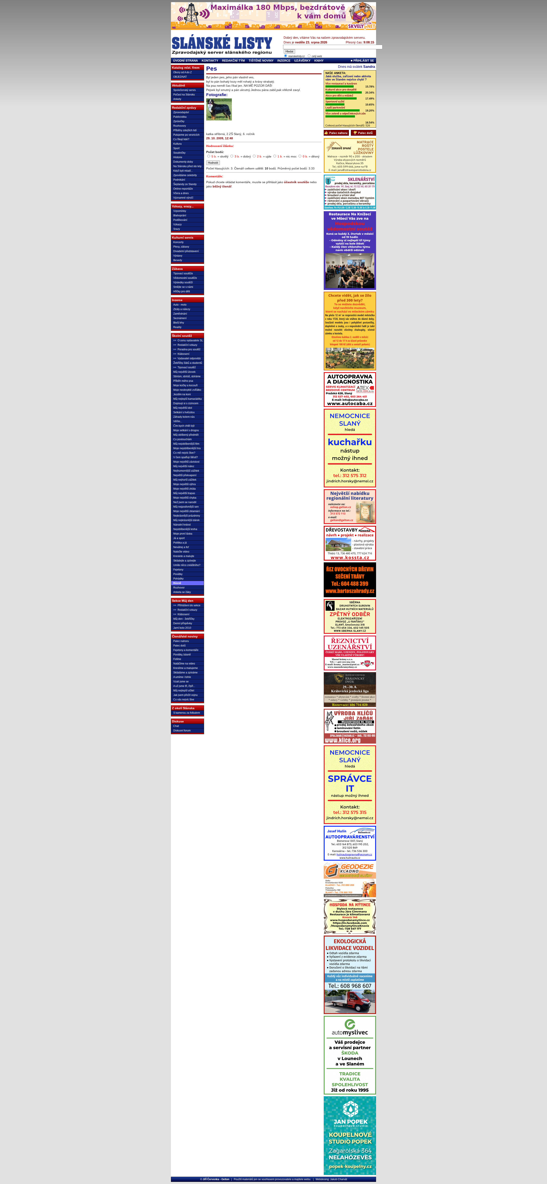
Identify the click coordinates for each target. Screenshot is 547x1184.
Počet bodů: (215, 152)
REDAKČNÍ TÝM (233, 60)
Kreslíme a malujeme (185, 668)
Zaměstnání (180, 313)
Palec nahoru (181, 641)
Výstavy (177, 255)
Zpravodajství (181, 112)
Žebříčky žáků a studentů (187, 362)
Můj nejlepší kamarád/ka (187, 398)
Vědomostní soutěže (185, 277)
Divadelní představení (186, 251)
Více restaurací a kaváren (341, 83)
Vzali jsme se (181, 681)
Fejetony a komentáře (186, 650)
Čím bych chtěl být (183, 425)
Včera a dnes (181, 193)
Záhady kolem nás (184, 416)
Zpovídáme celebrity (185, 175)
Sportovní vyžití (334, 101)
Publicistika (180, 116)
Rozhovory (179, 125)
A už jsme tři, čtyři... (184, 686)
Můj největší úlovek (184, 371)
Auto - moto (180, 304)
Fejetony (178, 569)
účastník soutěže (296, 182)
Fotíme (177, 659)
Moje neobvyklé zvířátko (187, 389)
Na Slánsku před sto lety (187, 166)
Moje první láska (182, 533)
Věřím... (177, 421)
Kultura (177, 143)
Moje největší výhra (184, 484)
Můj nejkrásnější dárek (186, 520)
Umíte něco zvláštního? (186, 565)
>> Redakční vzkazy (185, 344)
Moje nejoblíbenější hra (187, 448)
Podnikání (179, 179)
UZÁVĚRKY (302, 60)
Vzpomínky (179, 210)
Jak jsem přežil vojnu (185, 695)
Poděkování (180, 219)
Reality (177, 327)
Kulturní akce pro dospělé (341, 89)
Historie (177, 157)
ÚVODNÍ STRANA (185, 60)
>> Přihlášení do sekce (186, 605)
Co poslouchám (182, 439)
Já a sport (179, 538)
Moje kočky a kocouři (185, 385)
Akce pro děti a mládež (339, 95)
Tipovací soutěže (183, 273)
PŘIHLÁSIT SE (363, 60)
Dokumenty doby (183, 161)
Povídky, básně (182, 654)
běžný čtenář (222, 186)
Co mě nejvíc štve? (184, 452)
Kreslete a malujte (183, 556)
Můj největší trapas (184, 493)
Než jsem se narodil (184, 502)
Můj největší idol (182, 407)
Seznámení (180, 318)
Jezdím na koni (182, 394)
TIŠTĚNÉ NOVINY (261, 60)
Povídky (177, 574)
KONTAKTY (210, 60)
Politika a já (180, 542)
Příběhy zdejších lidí (185, 130)
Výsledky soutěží (183, 282)
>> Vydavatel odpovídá (187, 358)
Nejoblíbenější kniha (185, 529)
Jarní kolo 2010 (182, 627)
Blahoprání (179, 215)
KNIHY (318, 60)
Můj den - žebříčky (183, 618)
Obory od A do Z (182, 72)
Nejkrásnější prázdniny (186, 515)
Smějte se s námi (183, 286)
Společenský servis (184, 90)
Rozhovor (179, 587)
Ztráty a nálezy (181, 309)
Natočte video (181, 551)
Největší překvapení (184, 475)
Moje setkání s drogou (186, 430)
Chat (176, 726)
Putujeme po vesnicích (186, 134)
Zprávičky (178, 121)
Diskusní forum (182, 730)
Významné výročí (183, 197)
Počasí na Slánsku (184, 94)
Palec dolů (179, 645)
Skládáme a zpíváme (185, 672)
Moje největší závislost (186, 461)
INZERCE (283, 60)
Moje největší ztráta (184, 488)
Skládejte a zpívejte (184, 560)
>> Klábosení (181, 353)
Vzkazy (177, 224)
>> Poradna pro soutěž (186, 349)
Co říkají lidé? (181, 139)
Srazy (176, 228)
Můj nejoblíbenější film (186, 443)
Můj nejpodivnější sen (186, 506)
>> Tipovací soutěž (184, 367)
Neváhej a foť (181, 547)
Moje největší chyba (184, 497)
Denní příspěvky (182, 623)
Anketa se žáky (182, 592)
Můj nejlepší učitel (183, 690)
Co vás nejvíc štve (183, 699)
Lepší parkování (335, 107)
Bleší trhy (178, 322)
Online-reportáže (183, 188)
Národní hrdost (182, 524)
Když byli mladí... (183, 170)
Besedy (177, 260)
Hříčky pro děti (181, 291)
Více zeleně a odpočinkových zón (345, 113)
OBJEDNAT (180, 76)
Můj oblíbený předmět (186, 434)
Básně (177, 583)
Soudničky (179, 152)
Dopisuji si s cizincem (185, 403)
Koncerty (178, 242)
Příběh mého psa (183, 380)
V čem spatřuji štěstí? (185, 457)
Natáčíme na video (184, 663)
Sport (176, 148)
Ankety (177, 99)
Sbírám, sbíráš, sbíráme (187, 376)
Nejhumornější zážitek (186, 470)
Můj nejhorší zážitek (184, 479)
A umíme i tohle (182, 677)
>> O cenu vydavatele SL (188, 340)
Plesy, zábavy (181, 246)
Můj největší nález (183, 466)
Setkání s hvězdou (184, 412)
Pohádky (178, 578)
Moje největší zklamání (186, 511)
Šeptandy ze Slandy (185, 184)
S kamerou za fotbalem (186, 712)
